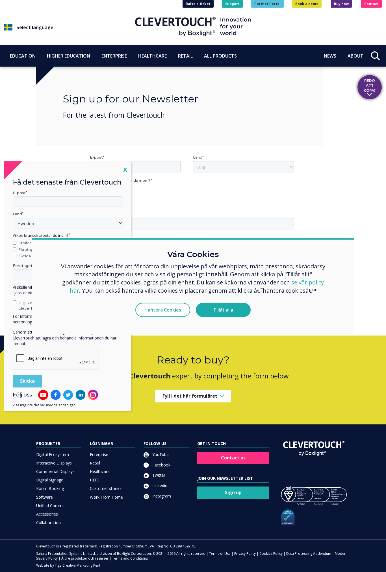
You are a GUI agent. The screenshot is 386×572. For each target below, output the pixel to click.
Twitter (158, 475)
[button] (69, 27)
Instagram (161, 496)
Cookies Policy (271, 553)
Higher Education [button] (68, 55)
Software (44, 497)
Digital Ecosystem (52, 454)
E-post (19, 192)
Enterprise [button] (114, 55)
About (355, 55)
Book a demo (306, 3)
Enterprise (99, 454)
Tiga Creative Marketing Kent (77, 565)
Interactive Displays (54, 463)
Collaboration (48, 522)
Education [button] (23, 55)
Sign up (233, 492)
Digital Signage (49, 480)
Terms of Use (220, 553)
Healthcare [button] (152, 55)
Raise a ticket (198, 3)
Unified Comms (50, 505)
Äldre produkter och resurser (85, 558)
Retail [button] (185, 55)
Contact (371, 3)
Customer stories (106, 488)
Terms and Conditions (130, 558)
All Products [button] (220, 55)
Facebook (160, 465)
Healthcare (100, 471)
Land (17, 214)
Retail (95, 463)
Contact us (233, 458)
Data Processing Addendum (308, 553)
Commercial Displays (55, 471)
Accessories (47, 514)
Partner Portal (267, 3)
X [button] (125, 169)
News (330, 55)
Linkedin (159, 485)
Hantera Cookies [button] (162, 310)
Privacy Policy (245, 553)
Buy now (341, 3)
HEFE (94, 480)
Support (232, 3)
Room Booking (50, 488)
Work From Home (106, 497)
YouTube (160, 454)
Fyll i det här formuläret (189, 396)
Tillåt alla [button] (223, 310)
